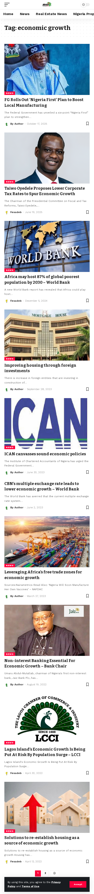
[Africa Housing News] (47, 4)
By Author (16, 123)
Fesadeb (16, 212)
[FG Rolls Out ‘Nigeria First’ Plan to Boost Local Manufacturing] (47, 69)
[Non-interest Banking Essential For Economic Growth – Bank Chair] (47, 630)
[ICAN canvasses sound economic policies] (47, 423)
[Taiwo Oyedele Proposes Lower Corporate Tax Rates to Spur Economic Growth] (47, 158)
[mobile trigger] (8, 4)
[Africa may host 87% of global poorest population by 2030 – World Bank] (47, 246)
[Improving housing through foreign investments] (47, 335)
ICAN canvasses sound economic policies (45, 454)
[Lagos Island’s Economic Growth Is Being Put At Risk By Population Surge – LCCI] (47, 718)
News (10, 93)
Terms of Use (30, 886)
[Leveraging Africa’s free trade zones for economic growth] (47, 541)
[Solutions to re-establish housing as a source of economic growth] (47, 807)
